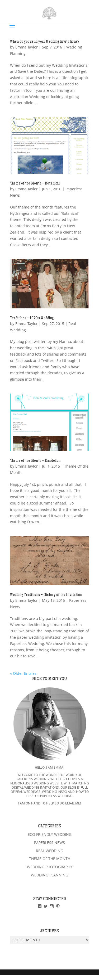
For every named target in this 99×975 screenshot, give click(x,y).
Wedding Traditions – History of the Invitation (46, 595)
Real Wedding (49, 850)
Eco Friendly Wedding (50, 834)
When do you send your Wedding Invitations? (44, 42)
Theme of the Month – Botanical (35, 184)
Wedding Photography (49, 866)
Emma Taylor (26, 47)
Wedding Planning (49, 874)
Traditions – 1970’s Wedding (32, 318)
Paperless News (49, 842)
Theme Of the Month (49, 858)
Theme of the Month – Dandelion (35, 461)
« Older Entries (23, 673)
